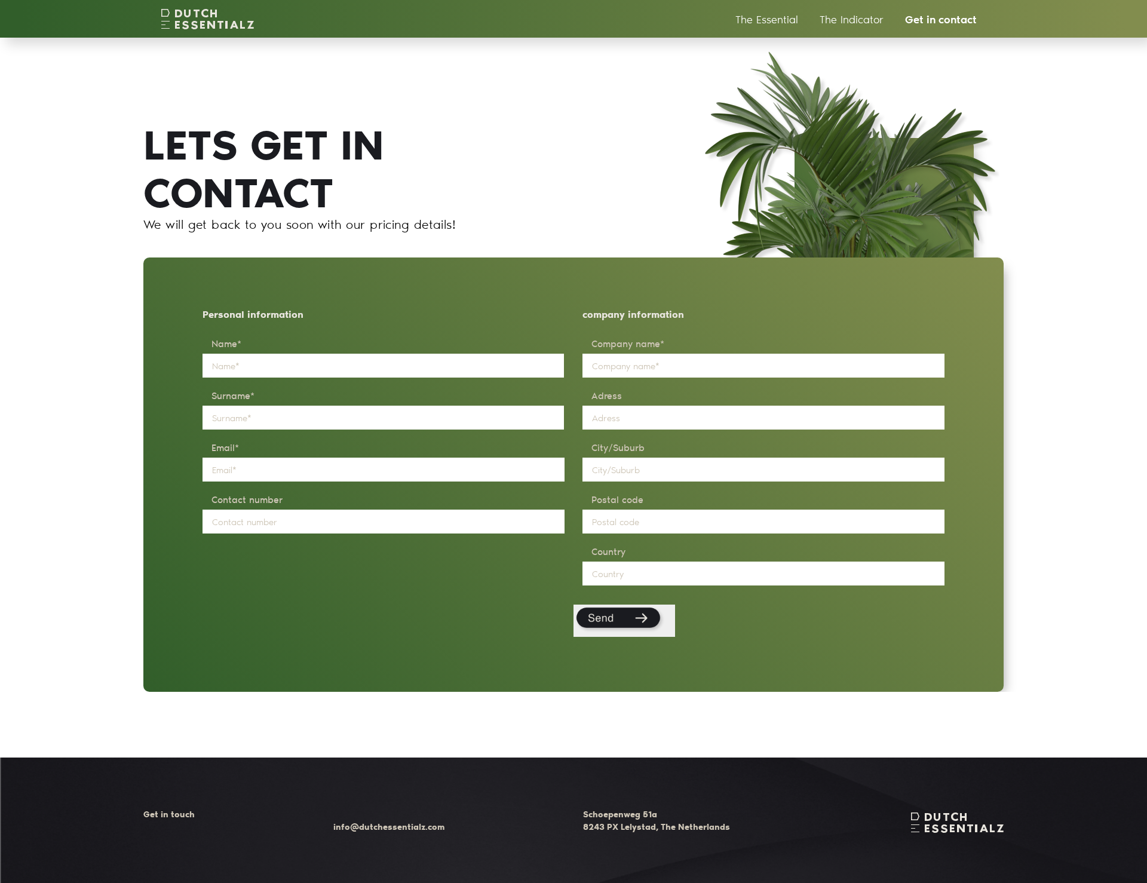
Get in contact (941, 19)
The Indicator (852, 19)
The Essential (766, 19)
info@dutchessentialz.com (388, 826)
